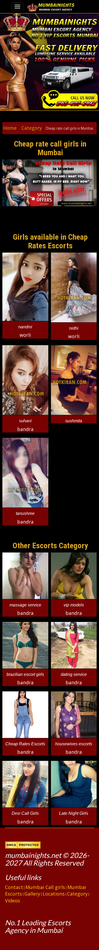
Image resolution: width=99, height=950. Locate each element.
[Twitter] (10, 911)
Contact (14, 887)
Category (31, 128)
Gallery (32, 894)
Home (10, 128)
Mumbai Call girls (45, 887)
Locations (54, 894)
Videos (12, 900)
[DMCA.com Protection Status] (23, 844)
